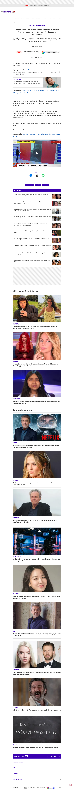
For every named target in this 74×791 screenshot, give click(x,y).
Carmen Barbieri (29, 185)
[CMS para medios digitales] (57, 787)
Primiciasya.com (33, 70)
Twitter (37, 177)
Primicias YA (15, 22)
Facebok (31, 177)
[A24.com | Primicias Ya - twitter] (51, 756)
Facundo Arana (52, 18)
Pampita (17, 18)
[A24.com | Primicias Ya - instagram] (59, 756)
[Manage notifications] (70, 785)
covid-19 (38, 185)
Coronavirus (45, 185)
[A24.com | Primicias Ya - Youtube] (55, 756)
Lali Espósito (38, 18)
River (45, 18)
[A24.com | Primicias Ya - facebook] (47, 756)
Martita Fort (59, 18)
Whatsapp (43, 177)
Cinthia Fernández (25, 18)
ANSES (32, 18)
